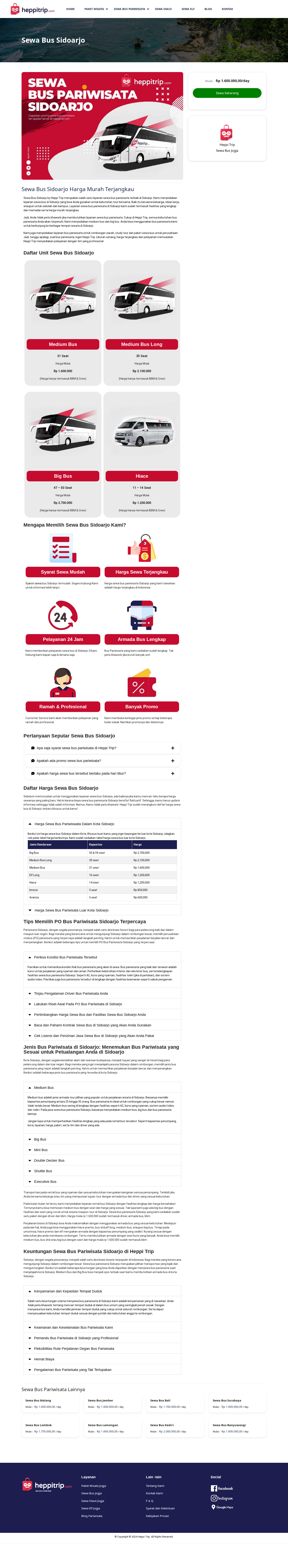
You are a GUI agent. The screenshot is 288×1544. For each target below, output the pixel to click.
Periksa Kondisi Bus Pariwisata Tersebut (65, 957)
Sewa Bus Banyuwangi (229, 1425)
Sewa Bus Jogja (227, 150)
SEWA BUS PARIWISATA (129, 9)
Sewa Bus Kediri (162, 1425)
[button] (180, 75)
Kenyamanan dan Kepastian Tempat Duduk (68, 1291)
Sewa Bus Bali (160, 1400)
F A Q (149, 1501)
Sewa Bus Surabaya (227, 1400)
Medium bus (35, 1097)
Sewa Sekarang (227, 93)
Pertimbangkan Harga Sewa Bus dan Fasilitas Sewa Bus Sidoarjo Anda (90, 1015)
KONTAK (227, 9)
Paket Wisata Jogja (93, 1486)
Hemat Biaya (44, 1359)
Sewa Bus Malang (38, 1400)
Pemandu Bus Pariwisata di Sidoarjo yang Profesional (76, 1338)
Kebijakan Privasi (157, 1516)
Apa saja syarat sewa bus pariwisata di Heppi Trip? (76, 748)
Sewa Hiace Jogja (92, 1501)
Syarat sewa (33, 583)
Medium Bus (44, 1088)
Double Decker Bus (49, 1160)
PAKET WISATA (94, 9)
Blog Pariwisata (91, 1516)
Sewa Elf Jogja (90, 1508)
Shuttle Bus (43, 1171)
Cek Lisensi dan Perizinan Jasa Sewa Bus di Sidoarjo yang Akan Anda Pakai (94, 1036)
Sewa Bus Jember (100, 1400)
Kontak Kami (154, 1493)
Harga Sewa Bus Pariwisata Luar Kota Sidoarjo (72, 910)
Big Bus (40, 1139)
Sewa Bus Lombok (38, 1425)
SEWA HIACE (163, 9)
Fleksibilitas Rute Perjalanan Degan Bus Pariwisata (74, 1349)
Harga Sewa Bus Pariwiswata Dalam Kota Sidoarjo (74, 824)
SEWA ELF (188, 9)
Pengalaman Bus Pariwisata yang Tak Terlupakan (72, 1370)
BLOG (208, 9)
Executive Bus (45, 1182)
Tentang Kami (155, 1486)
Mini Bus (41, 1150)
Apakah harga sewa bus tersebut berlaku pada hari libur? (81, 773)
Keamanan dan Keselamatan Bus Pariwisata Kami (73, 1327)
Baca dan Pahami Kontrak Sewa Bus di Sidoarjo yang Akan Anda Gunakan (92, 1025)
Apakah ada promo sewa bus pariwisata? (69, 761)
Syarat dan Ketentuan (160, 1508)
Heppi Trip (30, 241)
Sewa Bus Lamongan (103, 1425)
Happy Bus (23, 1511)
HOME (70, 9)
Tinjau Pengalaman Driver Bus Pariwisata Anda (71, 993)
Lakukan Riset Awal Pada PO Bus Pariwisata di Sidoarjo (78, 1004)
